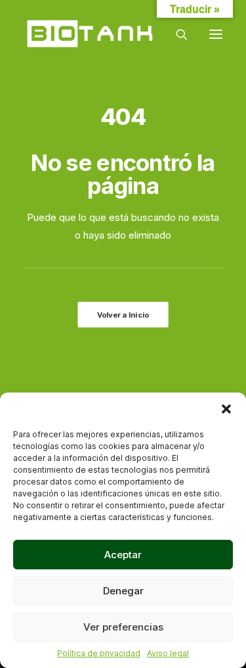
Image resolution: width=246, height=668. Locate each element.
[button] (226, 409)
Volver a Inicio (123, 314)
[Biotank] (91, 34)
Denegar (123, 590)
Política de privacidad (98, 653)
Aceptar (123, 554)
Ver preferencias (123, 627)
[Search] (176, 34)
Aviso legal (168, 653)
